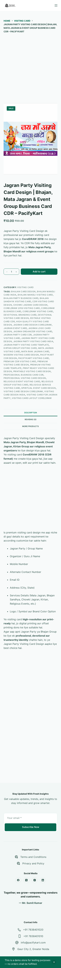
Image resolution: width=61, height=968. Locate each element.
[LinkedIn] (43, 880)
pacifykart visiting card (33, 358)
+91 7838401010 (33, 936)
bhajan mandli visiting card (35, 295)
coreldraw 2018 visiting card (22, 308)
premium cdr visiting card (20, 361)
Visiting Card (25, 287)
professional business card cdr (23, 375)
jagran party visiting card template (26, 345)
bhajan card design (23, 291)
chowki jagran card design (30, 305)
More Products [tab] (30, 426)
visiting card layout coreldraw (32, 398)
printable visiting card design (32, 371)
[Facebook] (18, 880)
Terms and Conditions (33, 856)
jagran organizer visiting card (32, 331)
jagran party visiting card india (33, 341)
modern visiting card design (21, 354)
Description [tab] (30, 412)
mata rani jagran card (35, 351)
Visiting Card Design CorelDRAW (23, 391)
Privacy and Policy (33, 863)
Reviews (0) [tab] (30, 419)
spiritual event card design (38, 388)
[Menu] (56, 5)
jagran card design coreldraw (32, 324)
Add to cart (39, 271)
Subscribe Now (30, 827)
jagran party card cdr (18, 334)
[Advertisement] (30, 66)
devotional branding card (20, 315)
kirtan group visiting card (20, 348)
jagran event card (15, 328)
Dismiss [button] (54, 962)
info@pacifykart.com (33, 942)
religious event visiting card (22, 381)
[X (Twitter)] (26, 880)
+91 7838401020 (33, 929)
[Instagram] (35, 880)
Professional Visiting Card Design (25, 378)
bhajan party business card (21, 298)
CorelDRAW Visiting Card (38, 311)
